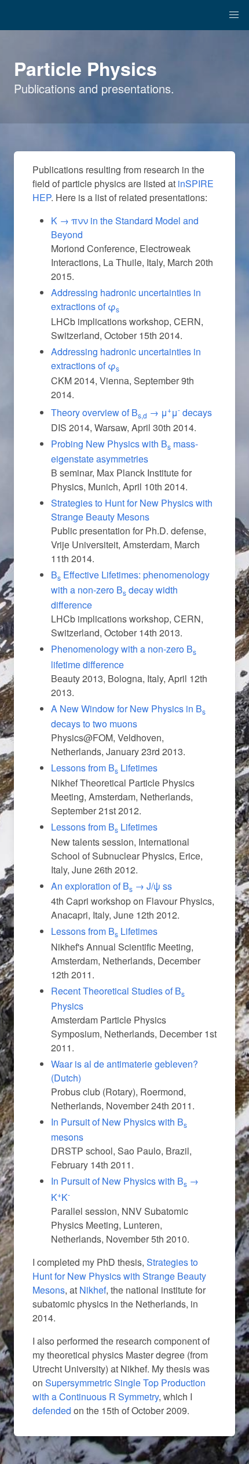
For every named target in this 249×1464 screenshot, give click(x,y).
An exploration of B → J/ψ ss (111, 886)
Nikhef (92, 1290)
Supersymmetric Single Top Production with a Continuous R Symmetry (119, 1389)
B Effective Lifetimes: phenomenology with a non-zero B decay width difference (130, 589)
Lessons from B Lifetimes (104, 767)
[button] (234, 15)
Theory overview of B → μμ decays (131, 412)
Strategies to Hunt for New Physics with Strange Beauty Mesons (132, 509)
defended (51, 1410)
